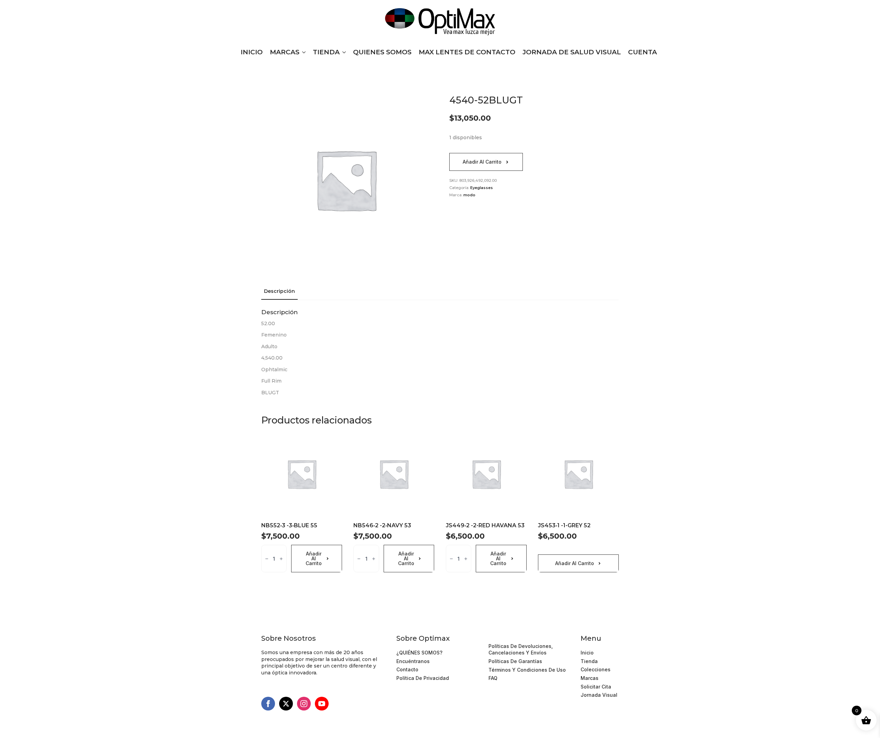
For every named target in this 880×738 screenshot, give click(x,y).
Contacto (407, 669)
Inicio (587, 653)
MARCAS (284, 52)
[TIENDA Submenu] (343, 52)
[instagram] (304, 704)
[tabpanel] (440, 352)
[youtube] (322, 704)
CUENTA (642, 52)
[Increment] (281, 559)
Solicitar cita (596, 687)
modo (469, 194)
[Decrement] (267, 559)
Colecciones (595, 669)
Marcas (589, 678)
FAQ (492, 678)
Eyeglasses (481, 187)
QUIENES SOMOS (382, 52)
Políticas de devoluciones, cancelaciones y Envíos (520, 649)
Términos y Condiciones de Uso (527, 637)
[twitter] (286, 704)
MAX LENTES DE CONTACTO (467, 52)
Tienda (589, 661)
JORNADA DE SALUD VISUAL (571, 52)
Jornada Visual (599, 695)
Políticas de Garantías (515, 661)
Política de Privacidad (422, 678)
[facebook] (268, 704)
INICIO (252, 52)
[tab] (279, 291)
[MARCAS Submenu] (302, 52)
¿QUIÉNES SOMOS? (419, 653)
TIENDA (326, 52)
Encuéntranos (413, 661)
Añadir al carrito (482, 162)
